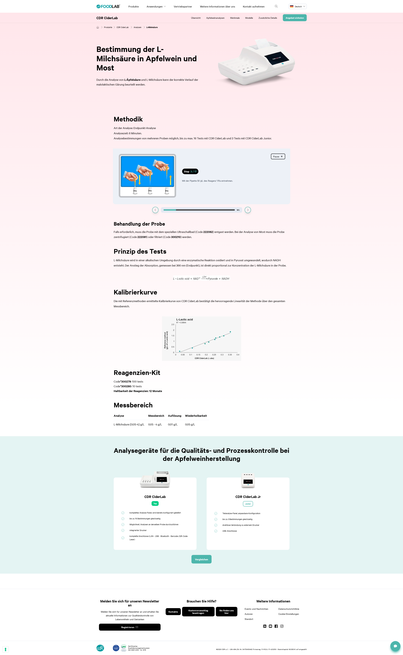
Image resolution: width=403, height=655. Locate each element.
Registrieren (127, 627)
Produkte (133, 6)
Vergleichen (201, 559)
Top (155, 503)
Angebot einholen (295, 17)
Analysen (137, 27)
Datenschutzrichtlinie (288, 608)
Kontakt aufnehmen (254, 6)
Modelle (249, 17)
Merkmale (235, 17)
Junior (248, 503)
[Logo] (108, 6)
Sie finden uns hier (226, 611)
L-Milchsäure (152, 27)
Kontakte (173, 611)
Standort (249, 618)
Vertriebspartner (183, 6)
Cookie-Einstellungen (288, 613)
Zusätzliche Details (268, 17)
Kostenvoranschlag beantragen (198, 611)
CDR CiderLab (107, 18)
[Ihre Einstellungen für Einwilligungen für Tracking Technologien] (6, 649)
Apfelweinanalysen (215, 17)
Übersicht (196, 17)
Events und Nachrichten (256, 608)
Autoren (249, 613)
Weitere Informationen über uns (217, 6)
